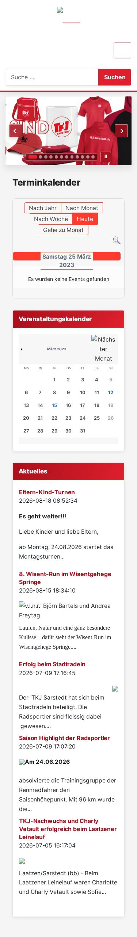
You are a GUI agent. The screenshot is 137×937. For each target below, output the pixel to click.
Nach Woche (51, 219)
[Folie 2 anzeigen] (40, 157)
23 (68, 418)
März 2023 (56, 349)
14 (40, 405)
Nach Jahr (43, 208)
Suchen (115, 77)
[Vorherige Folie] (15, 130)
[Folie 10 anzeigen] (82, 157)
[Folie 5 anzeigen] (56, 157)
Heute (85, 219)
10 (82, 392)
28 (40, 431)
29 (54, 431)
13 (26, 405)
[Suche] (117, 239)
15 (54, 405)
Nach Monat (81, 208)
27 (26, 431)
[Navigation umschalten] (122, 50)
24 (83, 418)
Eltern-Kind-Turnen (47, 492)
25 (97, 418)
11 (97, 392)
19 (110, 405)
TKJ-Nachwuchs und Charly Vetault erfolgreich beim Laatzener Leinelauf (68, 829)
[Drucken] (122, 194)
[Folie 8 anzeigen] (72, 157)
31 (82, 431)
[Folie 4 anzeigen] (51, 157)
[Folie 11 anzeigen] (88, 157)
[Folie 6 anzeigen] (61, 157)
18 (96, 405)
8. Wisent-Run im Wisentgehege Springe (65, 578)
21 (40, 418)
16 (68, 405)
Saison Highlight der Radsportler (64, 738)
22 (54, 418)
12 (110, 392)
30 (68, 431)
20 (26, 418)
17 (82, 405)
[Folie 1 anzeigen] (32, 157)
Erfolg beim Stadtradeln (52, 664)
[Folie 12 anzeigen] (93, 157)
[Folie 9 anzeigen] (77, 157)
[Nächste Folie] (121, 130)
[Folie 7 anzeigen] (66, 157)
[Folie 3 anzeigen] (45, 157)
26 (111, 418)
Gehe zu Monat (63, 229)
